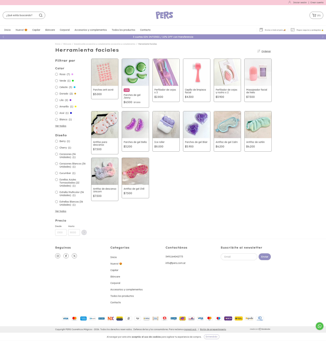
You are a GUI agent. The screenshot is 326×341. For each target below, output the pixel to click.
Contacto (145, 29)
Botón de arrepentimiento (213, 329)
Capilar (36, 29)
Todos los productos (123, 29)
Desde (58, 226)
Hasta (71, 226)
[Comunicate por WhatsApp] (319, 326)
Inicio (7, 29)
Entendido (212, 336)
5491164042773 (174, 256)
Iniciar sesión (300, 2)
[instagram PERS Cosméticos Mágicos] (57, 255)
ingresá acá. (190, 329)
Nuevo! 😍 (21, 29)
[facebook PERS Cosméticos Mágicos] (66, 255)
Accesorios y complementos (91, 29)
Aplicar (84, 232)
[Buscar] (40, 15)
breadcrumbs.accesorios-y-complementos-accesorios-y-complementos (104, 44)
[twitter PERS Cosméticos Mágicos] (74, 255)
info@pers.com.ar (176, 263)
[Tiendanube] (260, 329)
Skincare (50, 29)
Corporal (65, 29)
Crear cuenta (316, 2)
